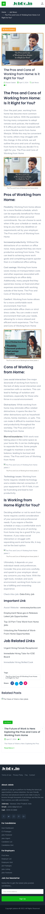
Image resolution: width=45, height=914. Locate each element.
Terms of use (6, 775)
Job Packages (7, 866)
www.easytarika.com (30, 607)
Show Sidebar (10, 29)
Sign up (22, 899)
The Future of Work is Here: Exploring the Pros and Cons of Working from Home (22, 732)
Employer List (7, 859)
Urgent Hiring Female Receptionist (21, 648)
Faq (26, 775)
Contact (32, 775)
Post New (5, 855)
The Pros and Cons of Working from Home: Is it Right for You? (21, 677)
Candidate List (7, 842)
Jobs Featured (7, 835)
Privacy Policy (18, 775)
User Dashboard (8, 828)
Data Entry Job (27, 594)
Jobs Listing (6, 869)
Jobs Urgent (6, 838)
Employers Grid (7, 862)
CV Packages (6, 831)
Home (4, 12)
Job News (13, 12)
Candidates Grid (7, 845)
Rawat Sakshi (11, 83)
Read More (8, 748)
